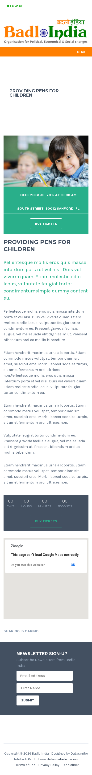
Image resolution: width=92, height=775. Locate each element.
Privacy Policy (48, 765)
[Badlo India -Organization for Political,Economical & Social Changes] (46, 32)
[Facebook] (45, 631)
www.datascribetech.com (58, 759)
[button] (46, 575)
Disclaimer (71, 765)
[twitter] (62, 6)
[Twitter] (52, 631)
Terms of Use (25, 765)
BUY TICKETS (46, 223)
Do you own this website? (28, 565)
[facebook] (50, 6)
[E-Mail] (65, 631)
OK (73, 565)
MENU (81, 52)
